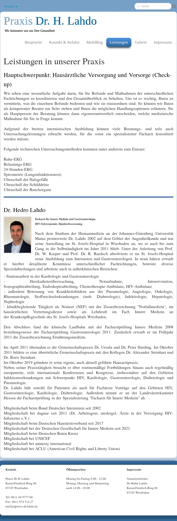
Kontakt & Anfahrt (64, 42)
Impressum (163, 42)
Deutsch (11, 6)
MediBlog (94, 42)
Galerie (141, 42)
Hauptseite (33, 42)
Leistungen (119, 42)
